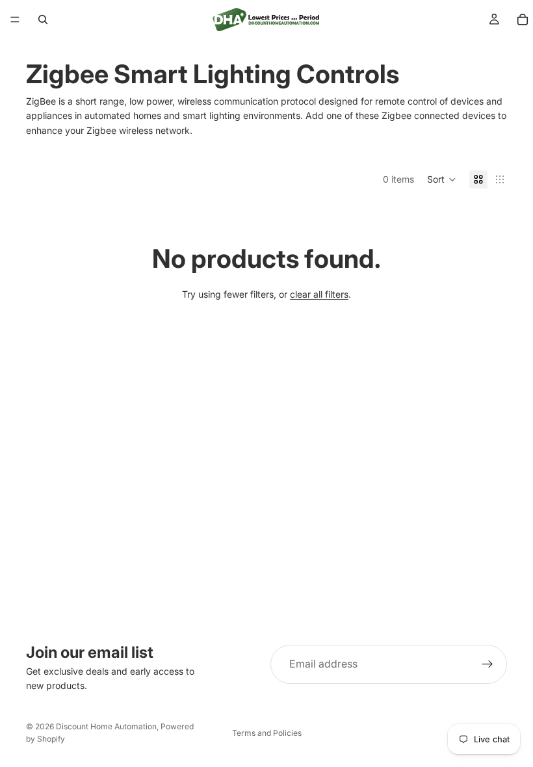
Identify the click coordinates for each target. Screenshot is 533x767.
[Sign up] (487, 664)
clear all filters (319, 294)
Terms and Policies (267, 733)
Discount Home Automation (106, 726)
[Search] (43, 19)
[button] (441, 179)
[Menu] (15, 19)
